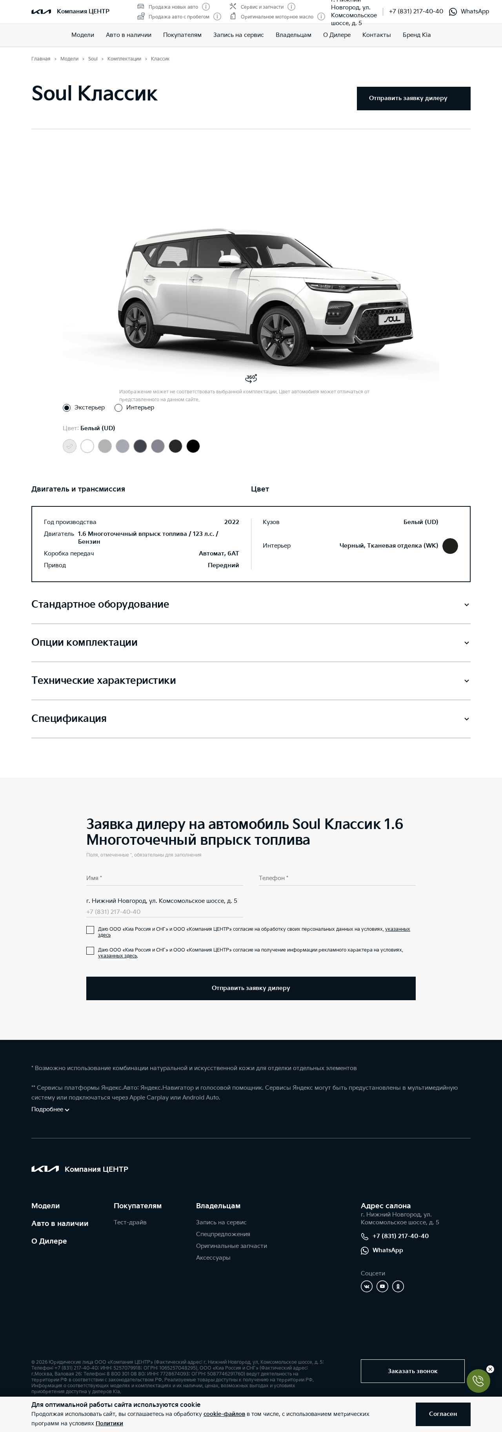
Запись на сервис (238, 35)
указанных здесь (117, 956)
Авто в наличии (128, 35)
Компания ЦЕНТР (83, 11)
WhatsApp (475, 11)
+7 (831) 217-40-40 (416, 11)
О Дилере (49, 1241)
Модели (82, 35)
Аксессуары (213, 1258)
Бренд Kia (417, 35)
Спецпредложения (223, 1234)
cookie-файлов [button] (224, 1414)
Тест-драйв (130, 1222)
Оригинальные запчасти (231, 1246)
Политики (109, 1423)
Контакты (376, 35)
